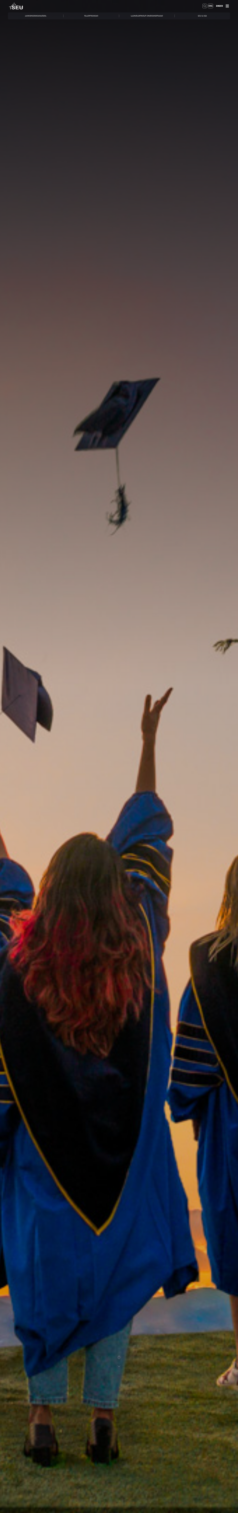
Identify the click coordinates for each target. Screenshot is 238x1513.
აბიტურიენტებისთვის (35, 16)
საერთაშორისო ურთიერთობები (147, 16)
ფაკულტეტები (91, 16)
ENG (210, 6)
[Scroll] (119, 1362)
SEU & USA (202, 16)
